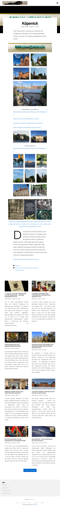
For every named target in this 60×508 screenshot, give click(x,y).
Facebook (23, 502)
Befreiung (18, 268)
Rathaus (36, 268)
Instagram (35, 502)
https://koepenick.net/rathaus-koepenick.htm (27, 127)
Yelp (17, 502)
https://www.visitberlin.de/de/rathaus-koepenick (28, 123)
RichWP (35, 504)
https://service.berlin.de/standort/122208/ (26, 119)
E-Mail (42, 502)
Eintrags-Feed (5, 487)
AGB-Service (32, 499)
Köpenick (17, 265)
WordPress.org (6, 493)
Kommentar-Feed (6, 490)
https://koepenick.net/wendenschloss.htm (26, 259)
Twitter (29, 502)
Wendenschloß (19, 270)
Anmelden (4, 485)
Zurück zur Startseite (30, 470)
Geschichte (24, 268)
